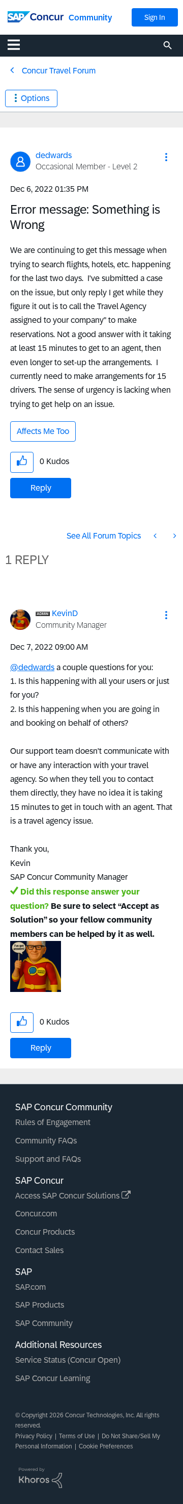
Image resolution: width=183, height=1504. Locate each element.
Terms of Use (77, 1436)
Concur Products (45, 1232)
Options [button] (35, 98)
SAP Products (39, 1305)
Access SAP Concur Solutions (68, 1195)
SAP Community (44, 1323)
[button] (166, 157)
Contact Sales (39, 1250)
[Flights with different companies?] (156, 535)
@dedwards (32, 667)
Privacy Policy (33, 1436)
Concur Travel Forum (59, 70)
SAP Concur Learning (52, 1378)
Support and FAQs (48, 1159)
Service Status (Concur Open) (67, 1360)
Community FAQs (46, 1140)
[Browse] (19, 44)
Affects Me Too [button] (43, 431)
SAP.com (30, 1287)
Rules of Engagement (52, 1122)
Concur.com (36, 1213)
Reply (40, 487)
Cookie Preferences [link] (106, 1446)
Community (90, 17)
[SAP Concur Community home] (36, 16)
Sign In (154, 17)
